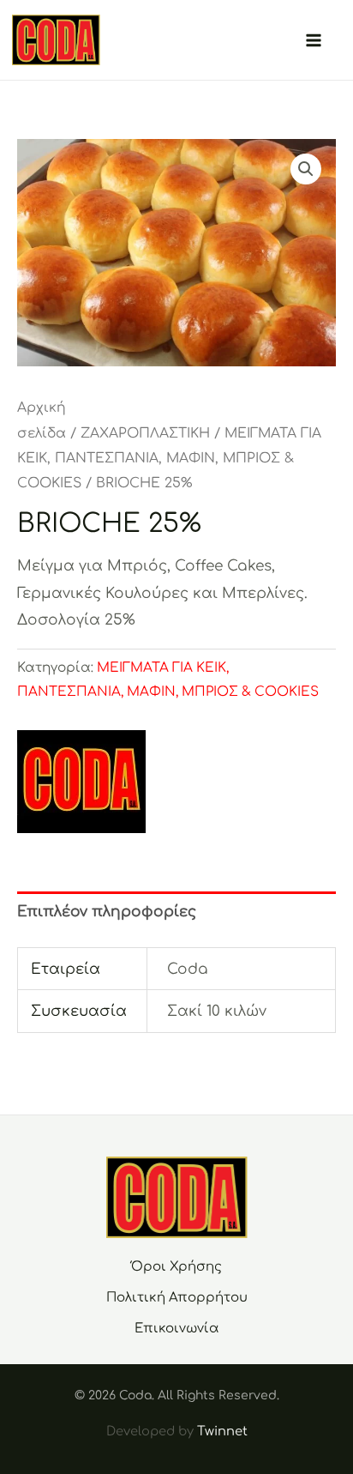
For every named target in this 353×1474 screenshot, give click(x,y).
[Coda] (81, 781)
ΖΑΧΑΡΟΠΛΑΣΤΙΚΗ (145, 433)
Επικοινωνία (177, 1328)
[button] (305, 169)
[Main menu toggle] (313, 40)
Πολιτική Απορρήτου (177, 1297)
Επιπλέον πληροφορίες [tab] (106, 911)
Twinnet (222, 1431)
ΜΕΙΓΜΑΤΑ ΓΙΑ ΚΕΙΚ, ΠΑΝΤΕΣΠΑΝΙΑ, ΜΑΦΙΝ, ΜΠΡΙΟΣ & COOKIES (169, 458)
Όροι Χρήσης (176, 1267)
